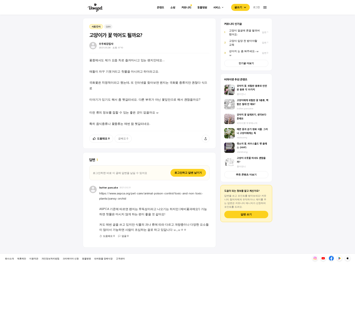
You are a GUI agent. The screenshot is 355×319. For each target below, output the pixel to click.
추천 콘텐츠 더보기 (246, 174)
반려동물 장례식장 (103, 258)
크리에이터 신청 (71, 258)
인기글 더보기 (246, 63)
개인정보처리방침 (50, 258)
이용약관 (33, 258)
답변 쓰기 (246, 214)
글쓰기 (238, 7)
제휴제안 (21, 258)
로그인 (256, 7)
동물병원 (202, 7)
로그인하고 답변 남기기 (188, 172)
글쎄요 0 (123, 138)
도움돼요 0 (103, 138)
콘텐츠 (160, 7)
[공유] (205, 139)
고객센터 (120, 258)
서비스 (217, 7)
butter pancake (108, 187)
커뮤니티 (186, 7)
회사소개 (9, 258)
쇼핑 (172, 7)
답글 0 (125, 236)
